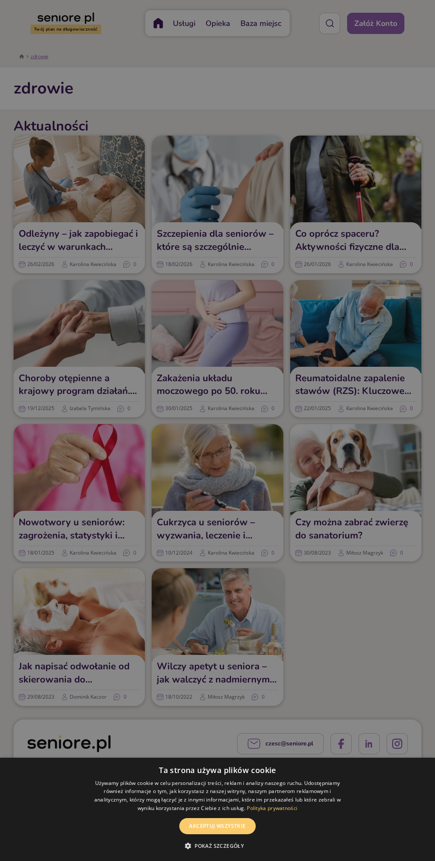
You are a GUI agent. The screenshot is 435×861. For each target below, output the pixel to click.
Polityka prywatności (272, 808)
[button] (217, 846)
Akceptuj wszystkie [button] (217, 826)
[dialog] (217, 809)
